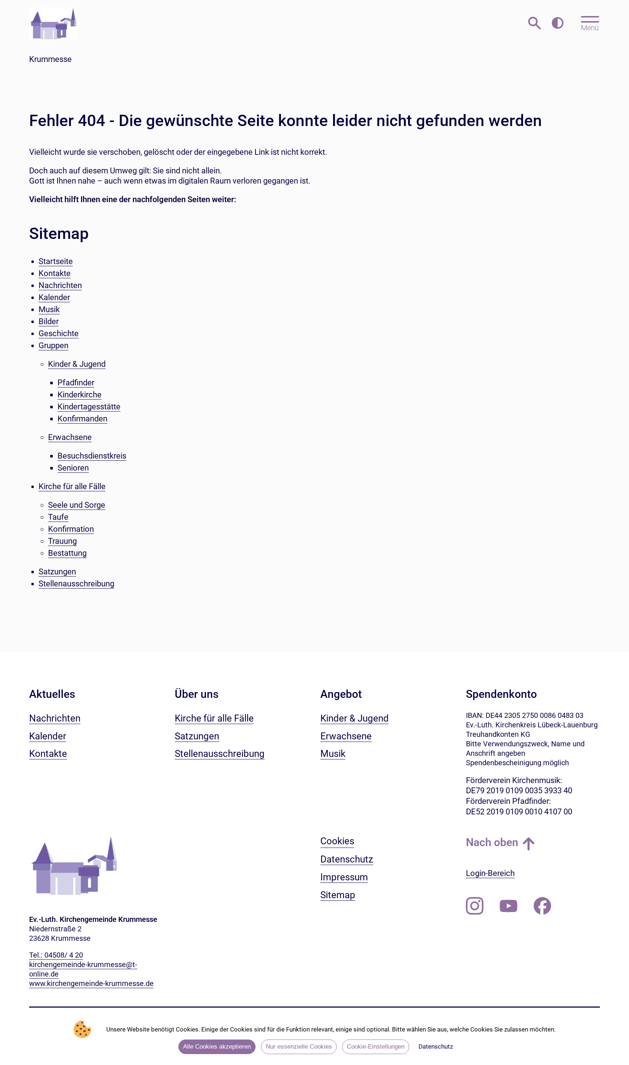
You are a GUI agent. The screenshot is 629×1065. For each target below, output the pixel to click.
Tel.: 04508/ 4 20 (56, 955)
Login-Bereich (490, 873)
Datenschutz (436, 1046)
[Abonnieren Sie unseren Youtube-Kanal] (508, 906)
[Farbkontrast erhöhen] (557, 23)
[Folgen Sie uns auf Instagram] (474, 906)
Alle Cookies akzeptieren (217, 1046)
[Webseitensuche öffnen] (534, 23)
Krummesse (50, 59)
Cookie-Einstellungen (375, 1046)
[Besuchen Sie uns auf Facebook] (542, 906)
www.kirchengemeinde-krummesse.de (91, 983)
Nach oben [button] (492, 842)
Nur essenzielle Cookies (299, 1046)
